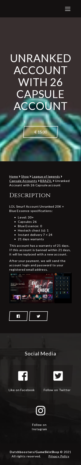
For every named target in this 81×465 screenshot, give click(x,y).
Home (13, 176)
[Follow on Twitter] (58, 376)
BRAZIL (46, 181)
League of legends (46, 176)
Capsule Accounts (23, 181)
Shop (25, 176)
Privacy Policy (58, 456)
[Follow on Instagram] (41, 411)
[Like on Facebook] (23, 376)
